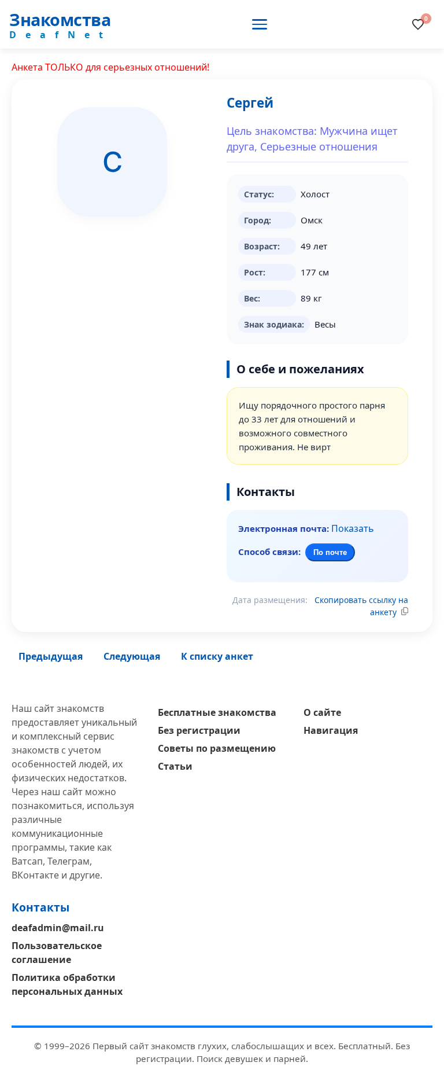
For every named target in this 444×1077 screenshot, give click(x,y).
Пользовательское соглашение (57, 952)
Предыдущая (50, 656)
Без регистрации (199, 730)
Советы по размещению (217, 748)
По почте (330, 552)
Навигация (331, 730)
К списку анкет (217, 656)
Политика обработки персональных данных (67, 984)
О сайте (322, 712)
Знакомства (59, 19)
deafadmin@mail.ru (58, 927)
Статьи (175, 766)
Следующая (131, 656)
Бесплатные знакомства (217, 712)
